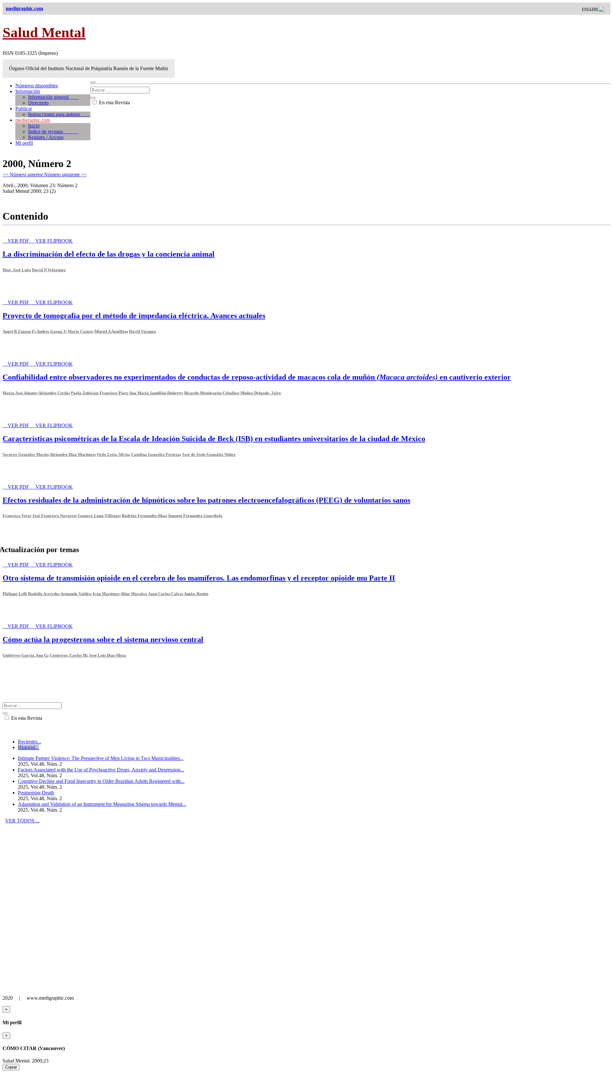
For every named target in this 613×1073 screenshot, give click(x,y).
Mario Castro (80, 331)
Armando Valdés (75, 593)
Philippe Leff (14, 593)
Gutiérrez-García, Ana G (25, 655)
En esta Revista (114, 102)
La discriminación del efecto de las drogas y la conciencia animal (109, 254)
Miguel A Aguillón (111, 331)
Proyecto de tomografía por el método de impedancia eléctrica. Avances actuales (134, 315)
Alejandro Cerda (53, 393)
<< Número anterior (23, 174)
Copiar (11, 1067)
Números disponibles (36, 85)
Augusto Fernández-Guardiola (195, 515)
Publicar (23, 108)
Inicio (34, 125)
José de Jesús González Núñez (209, 454)
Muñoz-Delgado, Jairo (260, 393)
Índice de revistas (53, 131)
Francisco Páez (113, 393)
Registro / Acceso (46, 137)
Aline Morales (133, 593)
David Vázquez (142, 331)
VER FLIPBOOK (54, 241)
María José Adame (19, 393)
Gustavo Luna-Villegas (98, 515)
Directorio (38, 103)
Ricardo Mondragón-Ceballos (211, 393)
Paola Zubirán (84, 393)
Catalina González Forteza (155, 454)
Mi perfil (24, 143)
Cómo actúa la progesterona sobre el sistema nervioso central (103, 639)
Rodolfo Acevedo (43, 593)
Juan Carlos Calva (165, 593)
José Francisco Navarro (54, 515)
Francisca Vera (16, 515)
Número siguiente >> (65, 174)
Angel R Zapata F (18, 331)
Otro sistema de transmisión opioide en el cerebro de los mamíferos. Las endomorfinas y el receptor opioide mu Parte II (199, 578)
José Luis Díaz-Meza (107, 655)
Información (27, 91)
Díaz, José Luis (16, 269)
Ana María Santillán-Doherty (155, 393)
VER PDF (19, 241)
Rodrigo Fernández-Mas (144, 515)
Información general (53, 97)
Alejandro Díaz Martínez (72, 454)
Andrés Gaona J (50, 331)
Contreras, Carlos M (68, 655)
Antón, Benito (196, 593)
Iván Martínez (105, 593)
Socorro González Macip (25, 454)
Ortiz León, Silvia (113, 454)
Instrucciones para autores (59, 114)
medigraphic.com (32, 120)
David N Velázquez (49, 269)
